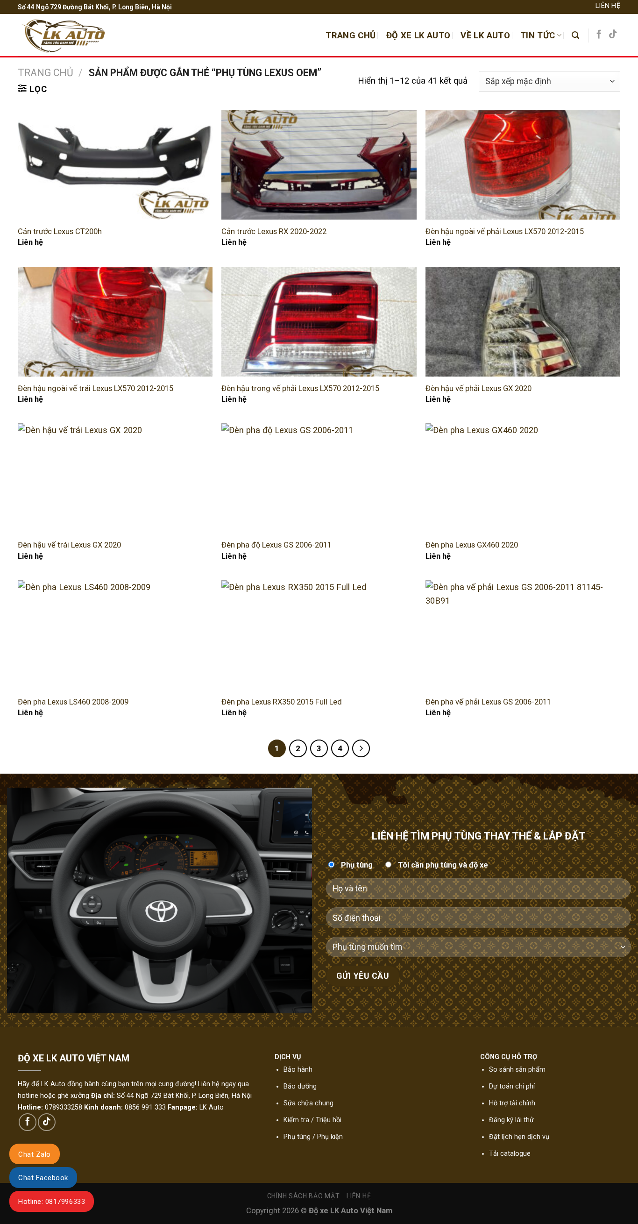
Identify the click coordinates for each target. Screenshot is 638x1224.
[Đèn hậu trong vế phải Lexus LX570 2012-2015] (318, 322)
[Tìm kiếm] (575, 35)
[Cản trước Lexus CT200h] (115, 165)
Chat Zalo (34, 1154)
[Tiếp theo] (361, 749)
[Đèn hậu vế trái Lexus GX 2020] (115, 478)
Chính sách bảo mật (303, 1196)
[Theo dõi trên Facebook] (599, 35)
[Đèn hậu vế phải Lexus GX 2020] (522, 322)
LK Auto (211, 1107)
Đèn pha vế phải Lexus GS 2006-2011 (488, 701)
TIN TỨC (537, 35)
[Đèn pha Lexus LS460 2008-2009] (115, 635)
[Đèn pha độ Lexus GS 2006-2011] (318, 478)
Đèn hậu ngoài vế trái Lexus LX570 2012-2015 (95, 388)
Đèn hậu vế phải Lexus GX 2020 (478, 388)
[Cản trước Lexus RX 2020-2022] (318, 165)
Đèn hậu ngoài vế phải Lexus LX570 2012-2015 (504, 231)
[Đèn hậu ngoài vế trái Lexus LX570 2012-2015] (115, 322)
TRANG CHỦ (351, 35)
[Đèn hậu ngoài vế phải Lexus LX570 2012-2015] (522, 165)
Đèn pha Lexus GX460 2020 (471, 545)
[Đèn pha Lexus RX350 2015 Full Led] (318, 635)
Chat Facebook (43, 1178)
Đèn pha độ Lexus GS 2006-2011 (276, 545)
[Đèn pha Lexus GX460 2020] (522, 478)
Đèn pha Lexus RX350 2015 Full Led (281, 701)
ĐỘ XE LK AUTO (418, 35)
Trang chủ (45, 72)
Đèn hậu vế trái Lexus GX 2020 (69, 545)
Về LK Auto (485, 35)
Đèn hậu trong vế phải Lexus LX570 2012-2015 (300, 388)
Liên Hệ (607, 5)
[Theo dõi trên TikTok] (613, 35)
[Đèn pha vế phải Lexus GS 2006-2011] (522, 635)
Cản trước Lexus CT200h (60, 231)
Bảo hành (298, 1070)
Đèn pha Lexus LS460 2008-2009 (73, 701)
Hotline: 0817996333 (51, 1201)
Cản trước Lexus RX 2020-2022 (273, 231)
